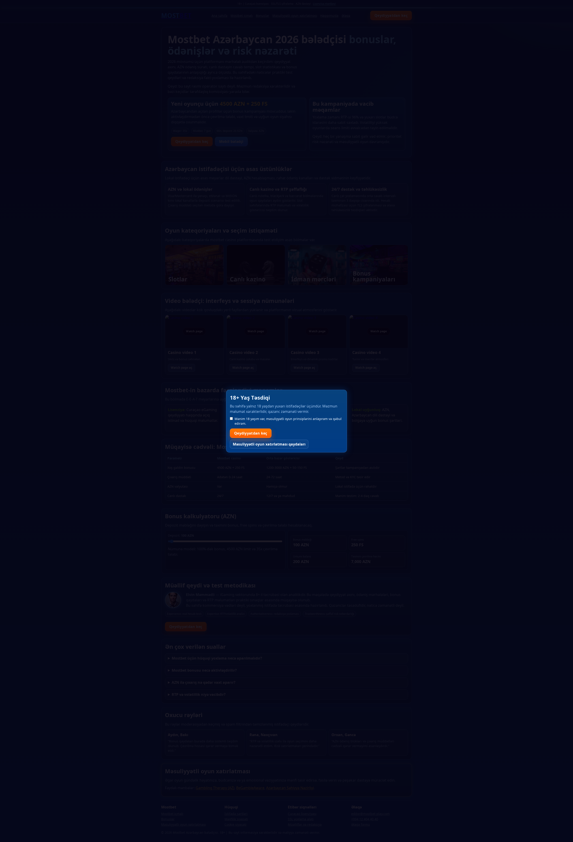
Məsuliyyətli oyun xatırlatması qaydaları (269, 444)
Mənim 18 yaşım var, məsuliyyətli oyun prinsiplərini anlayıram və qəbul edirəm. (288, 421)
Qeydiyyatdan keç (250, 433)
